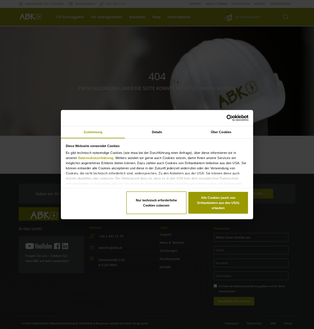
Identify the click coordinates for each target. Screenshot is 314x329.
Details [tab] (157, 132)
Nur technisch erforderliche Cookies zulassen (156, 202)
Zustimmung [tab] (93, 132)
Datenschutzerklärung (95, 157)
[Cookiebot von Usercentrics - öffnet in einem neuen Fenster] (229, 118)
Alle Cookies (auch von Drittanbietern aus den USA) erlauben (218, 203)
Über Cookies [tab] (221, 132)
